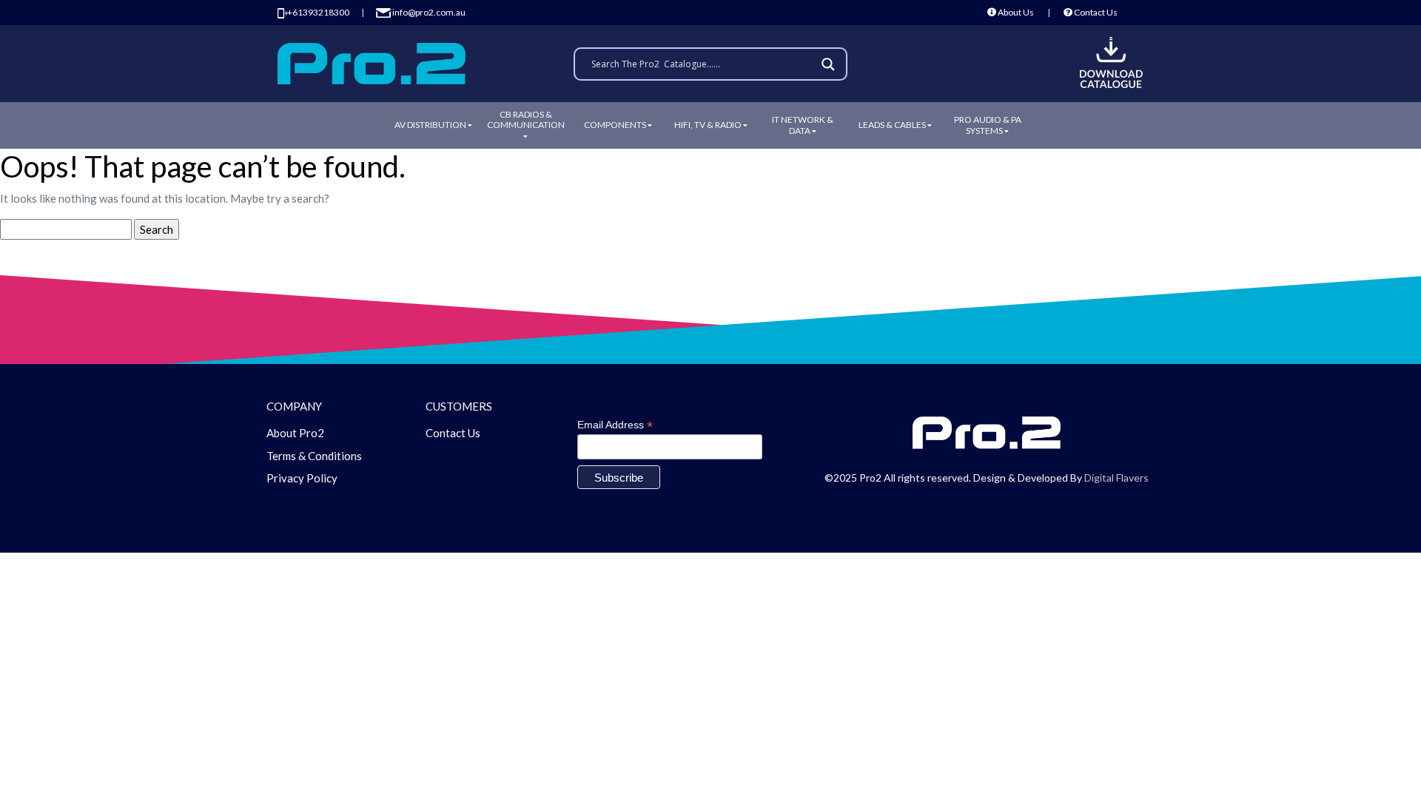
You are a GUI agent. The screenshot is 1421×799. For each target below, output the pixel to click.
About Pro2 (295, 432)
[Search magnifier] (830, 64)
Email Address (615, 425)
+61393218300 (318, 12)
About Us (1015, 12)
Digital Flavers (1116, 477)
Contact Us (1095, 12)
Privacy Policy (301, 478)
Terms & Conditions (314, 455)
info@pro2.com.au (428, 12)
